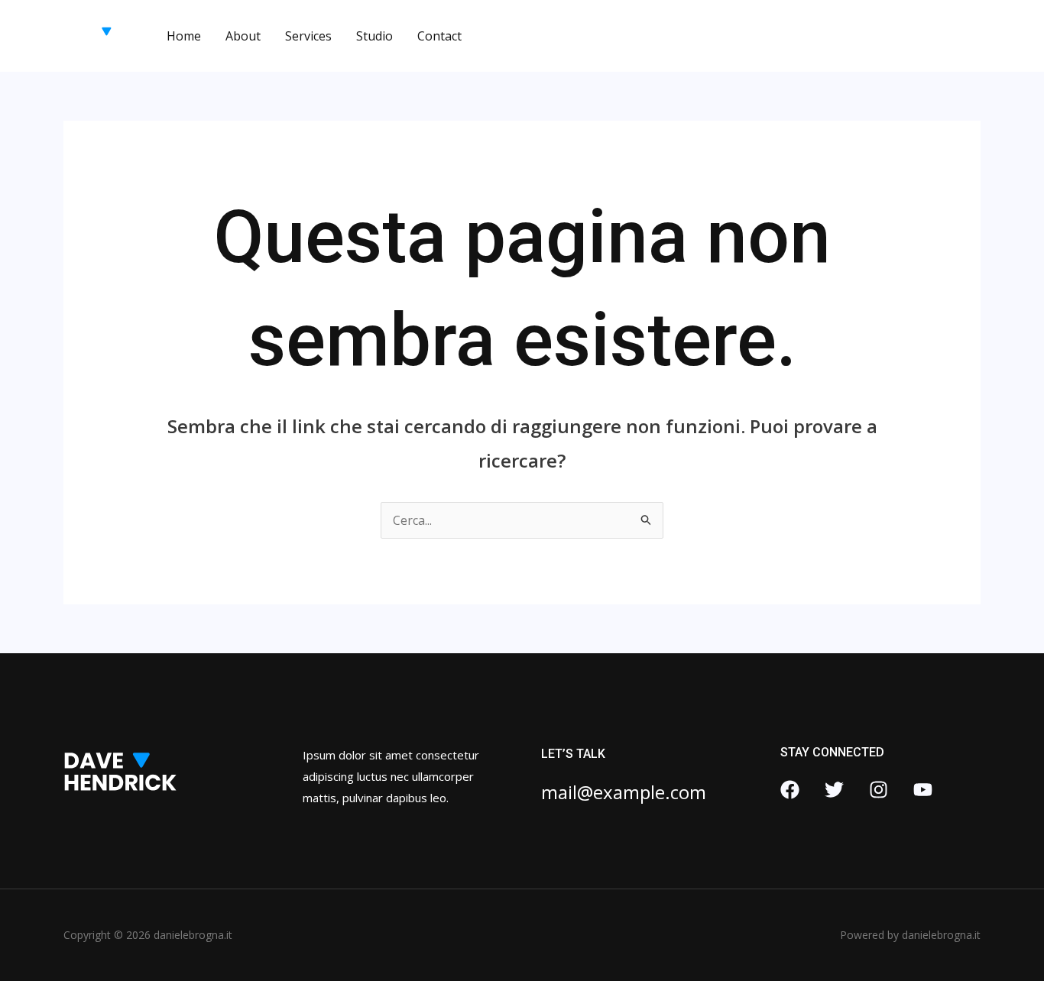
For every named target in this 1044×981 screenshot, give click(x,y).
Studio (374, 36)
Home (184, 36)
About (243, 36)
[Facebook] (789, 789)
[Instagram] (878, 789)
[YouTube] (922, 789)
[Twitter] (834, 789)
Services (308, 36)
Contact (439, 36)
